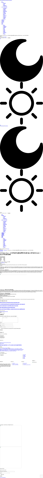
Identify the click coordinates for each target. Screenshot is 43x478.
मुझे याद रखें (2, 474)
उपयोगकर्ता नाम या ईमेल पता (3, 471)
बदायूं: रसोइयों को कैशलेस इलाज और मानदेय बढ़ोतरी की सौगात (7, 307)
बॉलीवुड (24, 355)
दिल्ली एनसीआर (2, 343)
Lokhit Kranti (3, 262)
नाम (0, 323)
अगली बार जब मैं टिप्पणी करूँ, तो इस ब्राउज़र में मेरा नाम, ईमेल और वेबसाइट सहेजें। (11, 328)
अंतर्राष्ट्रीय (24, 356)
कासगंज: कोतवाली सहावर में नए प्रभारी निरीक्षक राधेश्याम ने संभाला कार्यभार (9, 305)
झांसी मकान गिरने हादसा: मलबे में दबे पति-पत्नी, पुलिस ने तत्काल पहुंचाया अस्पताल (9, 302)
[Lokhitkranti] (6, 0)
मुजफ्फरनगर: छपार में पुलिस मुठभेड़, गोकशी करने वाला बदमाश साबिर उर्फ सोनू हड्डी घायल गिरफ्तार (12, 349)
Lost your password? (3, 477)
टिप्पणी (1, 322)
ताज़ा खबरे (24, 354)
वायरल (24, 357)
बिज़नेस (24, 358)
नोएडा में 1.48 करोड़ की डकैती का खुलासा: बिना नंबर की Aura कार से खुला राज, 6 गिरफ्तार (11, 348)
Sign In (8, 248)
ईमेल (1, 325)
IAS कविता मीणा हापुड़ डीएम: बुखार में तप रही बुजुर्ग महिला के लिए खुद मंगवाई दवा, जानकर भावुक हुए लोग (12, 304)
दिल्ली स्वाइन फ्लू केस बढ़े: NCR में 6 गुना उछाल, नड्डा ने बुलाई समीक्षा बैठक (11, 345)
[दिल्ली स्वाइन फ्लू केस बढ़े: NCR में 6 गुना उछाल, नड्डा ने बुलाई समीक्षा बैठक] (5, 342)
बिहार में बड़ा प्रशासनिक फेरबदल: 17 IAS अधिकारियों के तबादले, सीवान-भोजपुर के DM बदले (11, 350)
